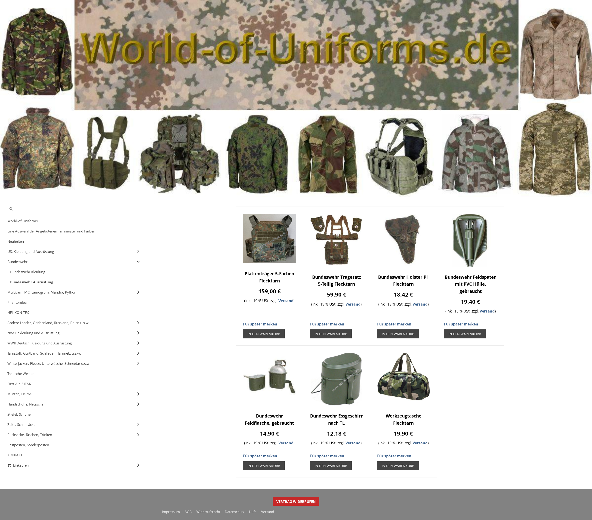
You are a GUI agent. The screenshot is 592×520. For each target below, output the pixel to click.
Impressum (171, 511)
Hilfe (252, 511)
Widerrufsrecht (208, 511)
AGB (188, 511)
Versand (285, 300)
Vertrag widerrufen (296, 501)
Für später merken (260, 324)
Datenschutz (234, 511)
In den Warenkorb (264, 334)
